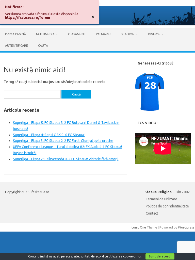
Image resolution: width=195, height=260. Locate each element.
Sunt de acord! (160, 256)
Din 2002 (183, 192)
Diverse (154, 34)
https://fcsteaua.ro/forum (27, 17)
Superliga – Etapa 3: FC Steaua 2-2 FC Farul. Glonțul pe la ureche (63, 141)
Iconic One (138, 227)
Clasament (77, 34)
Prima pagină (15, 34)
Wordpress (186, 227)
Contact (152, 213)
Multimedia (45, 34)
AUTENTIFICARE (16, 45)
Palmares (103, 34)
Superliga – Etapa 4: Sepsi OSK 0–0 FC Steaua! (49, 135)
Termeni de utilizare (161, 199)
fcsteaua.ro (40, 192)
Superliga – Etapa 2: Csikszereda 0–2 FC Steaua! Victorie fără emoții (65, 159)
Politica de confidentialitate (167, 206)
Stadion (128, 34)
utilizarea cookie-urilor (125, 256)
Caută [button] (43, 45)
